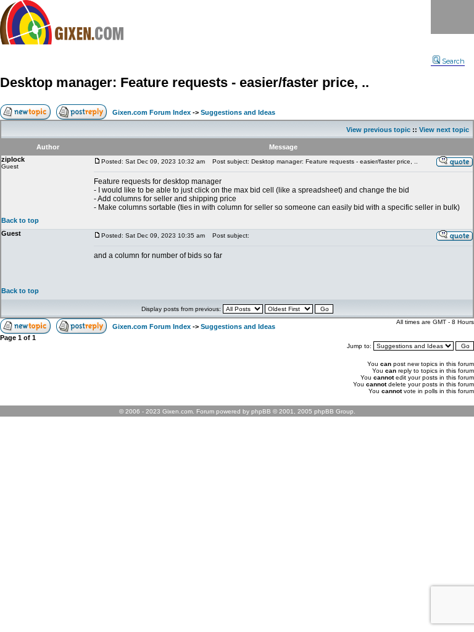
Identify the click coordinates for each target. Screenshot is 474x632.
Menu (452, 17)
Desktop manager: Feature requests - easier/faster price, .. (184, 82)
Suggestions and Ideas (238, 112)
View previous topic (378, 129)
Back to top (20, 220)
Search (453, 61)
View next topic (444, 129)
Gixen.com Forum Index (151, 112)
